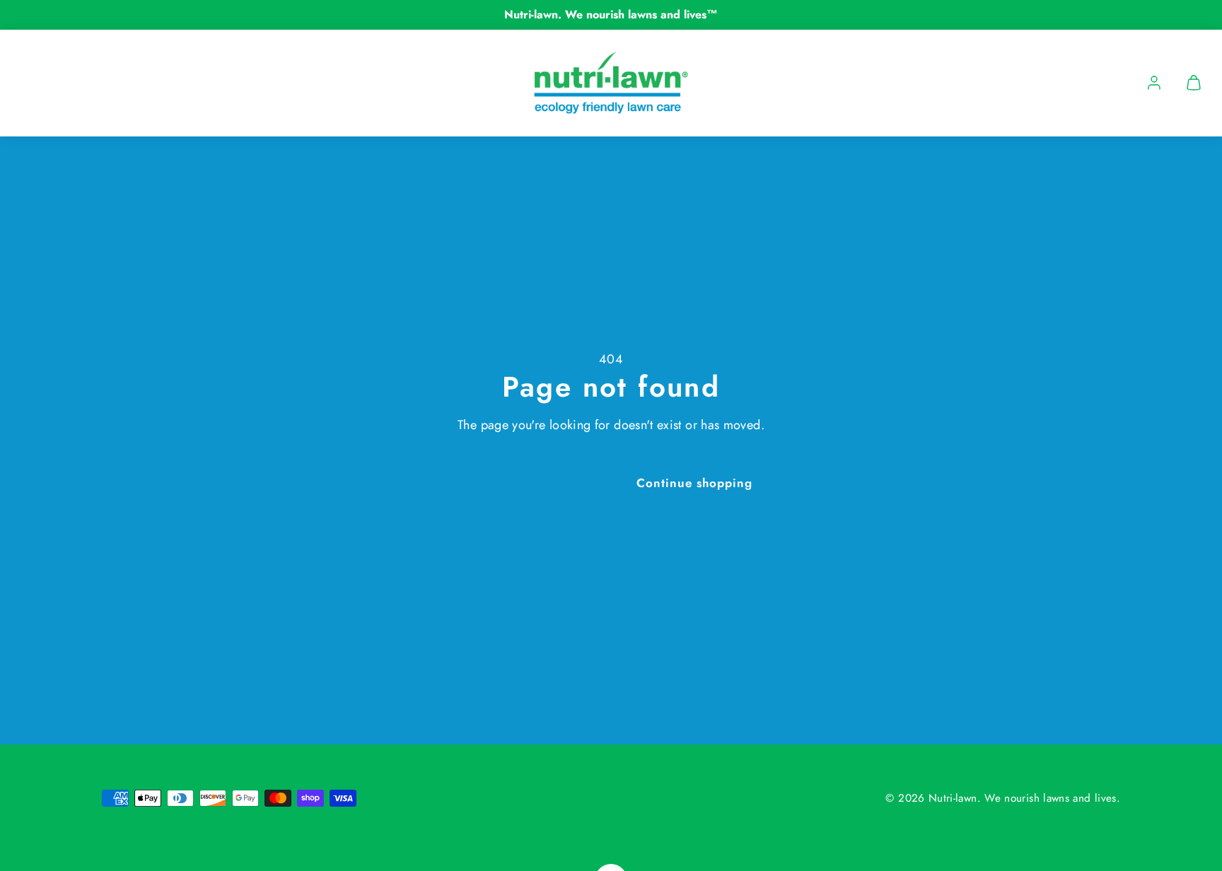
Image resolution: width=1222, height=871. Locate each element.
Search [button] (578, 482)
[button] (1194, 83)
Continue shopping (694, 482)
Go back (495, 482)
